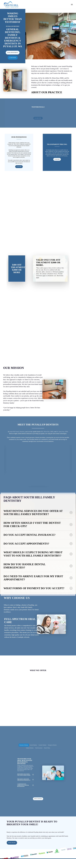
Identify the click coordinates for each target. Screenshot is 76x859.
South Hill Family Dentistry (17, 431)
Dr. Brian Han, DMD (47, 431)
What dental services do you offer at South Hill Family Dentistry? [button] (33, 512)
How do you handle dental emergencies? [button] (24, 566)
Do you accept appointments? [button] (26, 543)
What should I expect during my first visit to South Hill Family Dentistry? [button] (33, 554)
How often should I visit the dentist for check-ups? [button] (32, 524)
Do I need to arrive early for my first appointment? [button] (33, 578)
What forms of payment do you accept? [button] (34, 588)
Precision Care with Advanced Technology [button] (23, 780)
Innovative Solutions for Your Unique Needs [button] (23, 775)
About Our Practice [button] (46, 92)
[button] (72, 4)
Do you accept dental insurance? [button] (29, 534)
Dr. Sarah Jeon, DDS (62, 431)
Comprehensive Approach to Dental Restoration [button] (23, 785)
